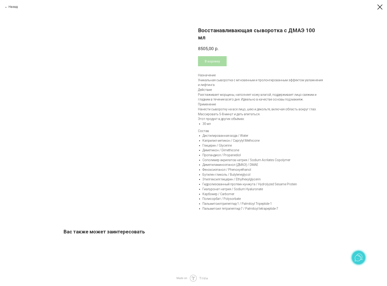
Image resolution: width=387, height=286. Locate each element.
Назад (13, 7)
